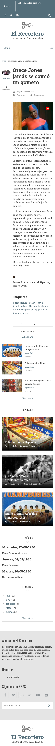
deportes (10, 603)
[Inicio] (27, 25)
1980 (33, 302)
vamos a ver (21, 313)
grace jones (21, 302)
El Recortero (27, 33)
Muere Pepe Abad (10, 565)
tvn (41, 302)
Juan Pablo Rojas (14, 484)
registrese (29, 324)
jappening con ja (24, 309)
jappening (42, 309)
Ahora (7, 6)
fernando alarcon (39, 306)
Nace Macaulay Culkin (13, 577)
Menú (7, 47)
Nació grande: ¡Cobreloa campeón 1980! (21, 515)
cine (8, 599)
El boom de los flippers (29, 3)
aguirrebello (29, 353)
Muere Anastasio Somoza (14, 553)
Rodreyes (6, 78)
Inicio (4, 61)
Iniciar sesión (13, 677)
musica (10, 611)
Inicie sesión (18, 324)
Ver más (26, 398)
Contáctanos (27, 659)
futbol (9, 607)
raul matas (21, 306)
